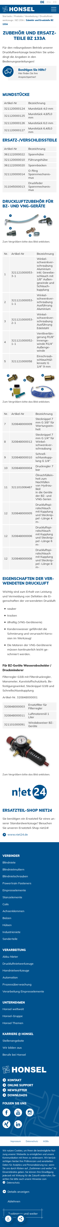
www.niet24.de (18, 834)
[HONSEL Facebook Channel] (6, 1112)
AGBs (46, 1141)
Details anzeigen (18, 1191)
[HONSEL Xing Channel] (6, 1124)
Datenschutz (32, 1141)
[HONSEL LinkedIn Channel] (18, 1124)
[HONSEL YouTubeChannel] (18, 1112)
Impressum (16, 1141)
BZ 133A (19, 20)
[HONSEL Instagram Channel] (30, 1112)
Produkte (18, 16)
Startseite (7, 16)
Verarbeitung (31, 16)
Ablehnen (14, 1201)
